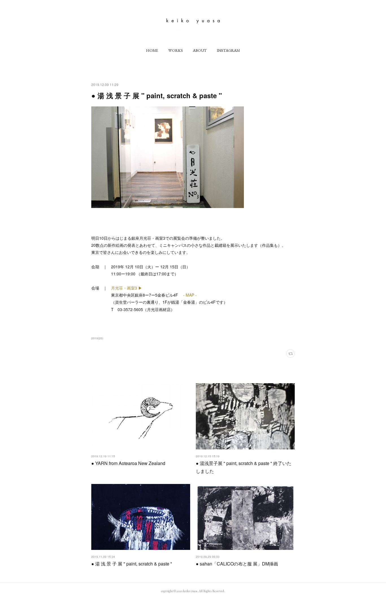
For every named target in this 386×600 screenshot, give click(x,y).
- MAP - (189, 295)
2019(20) (97, 338)
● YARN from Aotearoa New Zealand (128, 463)
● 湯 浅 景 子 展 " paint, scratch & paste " (131, 563)
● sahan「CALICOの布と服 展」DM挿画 (237, 563)
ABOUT (200, 50)
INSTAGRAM (228, 50)
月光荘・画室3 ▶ (126, 288)
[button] (152, 50)
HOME (152, 50)
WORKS (175, 50)
